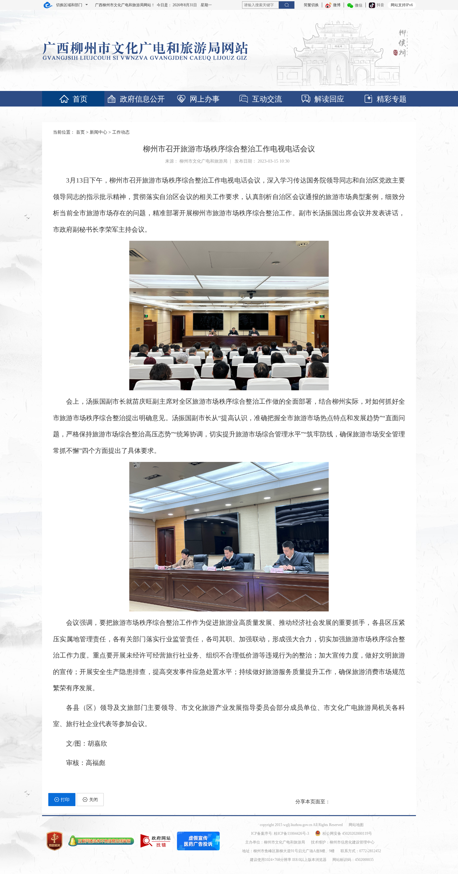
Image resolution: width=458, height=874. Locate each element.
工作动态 (121, 132)
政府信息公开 (142, 99)
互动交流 (267, 99)
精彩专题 (392, 99)
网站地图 (356, 825)
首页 (80, 99)
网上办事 (205, 99)
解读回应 (329, 99)
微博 (337, 5)
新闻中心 (98, 132)
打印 (65, 799)
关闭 (93, 799)
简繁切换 (311, 5)
